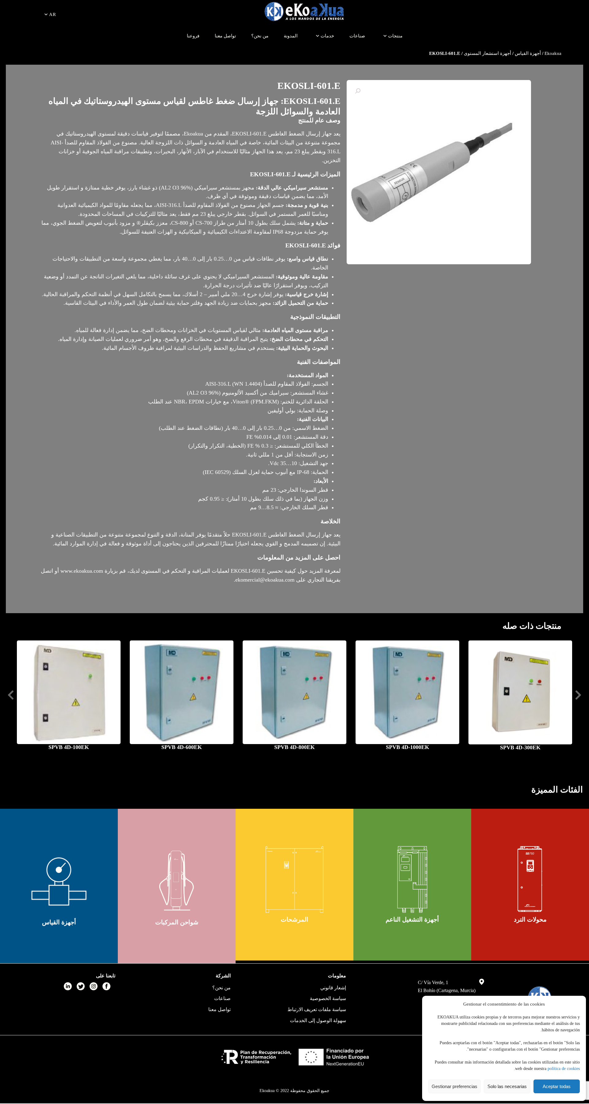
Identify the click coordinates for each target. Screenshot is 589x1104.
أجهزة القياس (528, 53)
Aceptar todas (557, 1086)
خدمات (327, 35)
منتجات (395, 35)
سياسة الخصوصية (328, 998)
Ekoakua (553, 53)
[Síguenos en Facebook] (106, 986)
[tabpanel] (530, 885)
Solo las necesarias (507, 1086)
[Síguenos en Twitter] (81, 986)
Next (11, 695)
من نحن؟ (259, 35)
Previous (578, 695)
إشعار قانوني (333, 987)
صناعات (357, 35)
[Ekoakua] (304, 12)
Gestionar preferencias (454, 1086)
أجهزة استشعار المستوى (487, 53)
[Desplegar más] (385, 36)
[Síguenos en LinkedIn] (68, 986)
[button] (357, 91)
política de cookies (564, 1068)
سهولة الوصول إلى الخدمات (318, 1020)
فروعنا (193, 35)
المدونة (291, 35)
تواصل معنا (225, 35)
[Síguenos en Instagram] (94, 986)
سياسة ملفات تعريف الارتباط (316, 1009)
